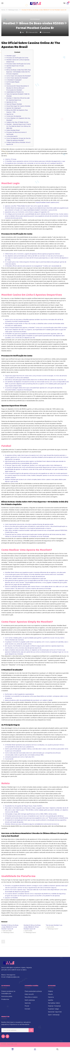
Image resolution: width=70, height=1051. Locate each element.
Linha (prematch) (11, 136)
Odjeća (50, 991)
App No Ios (9, 114)
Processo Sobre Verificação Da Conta (18, 64)
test (23, 32)
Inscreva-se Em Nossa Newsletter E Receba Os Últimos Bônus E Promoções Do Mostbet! (17, 88)
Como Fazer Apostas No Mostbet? (17, 78)
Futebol (8, 68)
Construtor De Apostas (13, 116)
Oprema (51, 997)
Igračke (50, 1000)
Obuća (50, 994)
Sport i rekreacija (53, 1015)
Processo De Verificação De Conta (17, 58)
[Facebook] (3, 941)
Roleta (8, 84)
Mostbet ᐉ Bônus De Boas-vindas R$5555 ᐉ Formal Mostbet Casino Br (10, 927)
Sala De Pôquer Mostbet (14, 104)
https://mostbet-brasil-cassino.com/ (47, 202)
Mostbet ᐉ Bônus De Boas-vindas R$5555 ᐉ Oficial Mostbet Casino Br (32, 927)
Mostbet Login (11, 56)
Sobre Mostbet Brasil (13, 130)
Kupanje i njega (53, 1009)
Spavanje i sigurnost (55, 1012)
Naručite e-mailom (31, 997)
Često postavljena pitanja (33, 991)
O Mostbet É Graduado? (14, 80)
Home (3, 10)
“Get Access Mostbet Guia (54, 925)
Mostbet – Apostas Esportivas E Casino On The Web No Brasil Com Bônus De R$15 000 (18, 126)
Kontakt (27, 1009)
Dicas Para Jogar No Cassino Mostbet (18, 106)
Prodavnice (5, 999)
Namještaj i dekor (54, 1003)
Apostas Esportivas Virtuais (15, 66)
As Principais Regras (12, 82)
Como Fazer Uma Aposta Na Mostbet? (18, 76)
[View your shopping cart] (68, 3)
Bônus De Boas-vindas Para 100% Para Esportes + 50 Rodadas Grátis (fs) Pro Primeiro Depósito (18, 72)
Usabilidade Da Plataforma (15, 92)
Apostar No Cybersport (13, 108)
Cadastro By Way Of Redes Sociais (17, 122)
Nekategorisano (13, 10)
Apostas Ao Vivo (11, 102)
